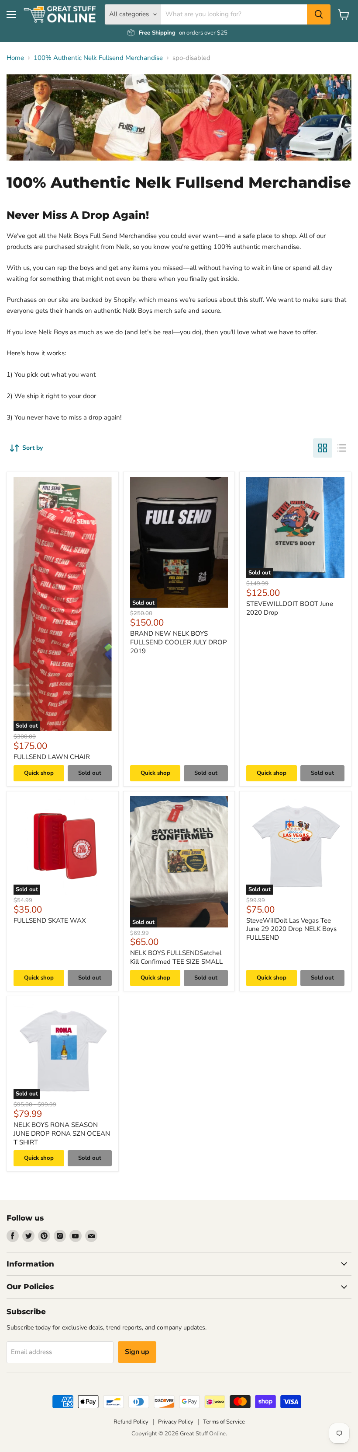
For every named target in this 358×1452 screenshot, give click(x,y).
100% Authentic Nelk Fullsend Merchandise (98, 58)
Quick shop (39, 773)
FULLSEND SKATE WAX (50, 920)
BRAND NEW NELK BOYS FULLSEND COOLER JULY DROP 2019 (178, 642)
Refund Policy (131, 1422)
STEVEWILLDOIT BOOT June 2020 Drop (289, 608)
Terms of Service (224, 1422)
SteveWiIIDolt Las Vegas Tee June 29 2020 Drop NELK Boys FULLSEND (291, 929)
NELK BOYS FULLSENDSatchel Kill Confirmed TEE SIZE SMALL (176, 957)
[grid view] (322, 448)
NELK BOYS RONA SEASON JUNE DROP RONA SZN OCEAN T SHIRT (62, 1133)
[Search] (318, 14)
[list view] (341, 448)
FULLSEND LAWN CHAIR (52, 756)
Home (15, 58)
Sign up (137, 1352)
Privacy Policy (175, 1422)
